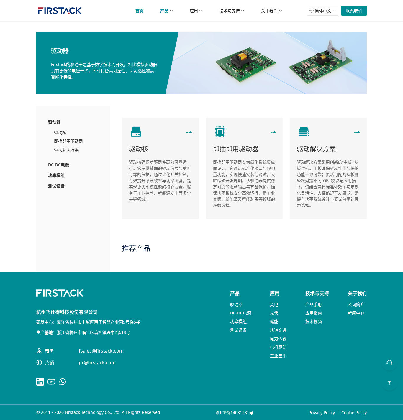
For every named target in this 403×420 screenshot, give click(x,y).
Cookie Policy (354, 412)
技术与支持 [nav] (229, 11)
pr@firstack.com (97, 362)
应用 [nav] (194, 11)
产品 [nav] (164, 11)
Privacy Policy (322, 412)
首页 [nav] (139, 11)
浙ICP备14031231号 (234, 412)
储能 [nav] (274, 321)
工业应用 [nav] (278, 355)
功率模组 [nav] (56, 175)
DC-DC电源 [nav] (58, 164)
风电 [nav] (274, 304)
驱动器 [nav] (54, 122)
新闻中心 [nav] (356, 313)
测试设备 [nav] (56, 186)
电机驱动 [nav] (278, 347)
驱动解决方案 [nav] (66, 149)
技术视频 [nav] (313, 321)
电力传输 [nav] (278, 338)
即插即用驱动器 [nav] (68, 141)
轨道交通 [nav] (278, 330)
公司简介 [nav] (356, 304)
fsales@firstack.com (101, 350)
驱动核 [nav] (60, 132)
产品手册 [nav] (313, 304)
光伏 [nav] (274, 313)
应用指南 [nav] (313, 313)
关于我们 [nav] (269, 11)
